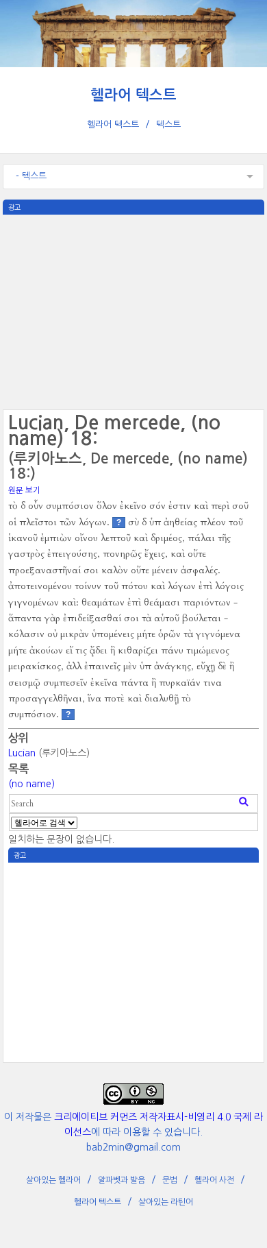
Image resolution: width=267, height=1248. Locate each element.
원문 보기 (24, 490)
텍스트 (168, 124)
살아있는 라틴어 (165, 1202)
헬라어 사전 (214, 1180)
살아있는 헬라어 (53, 1180)
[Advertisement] (133, 311)
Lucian (22, 753)
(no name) (31, 784)
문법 (169, 1180)
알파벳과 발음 (121, 1180)
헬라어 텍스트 (133, 95)
